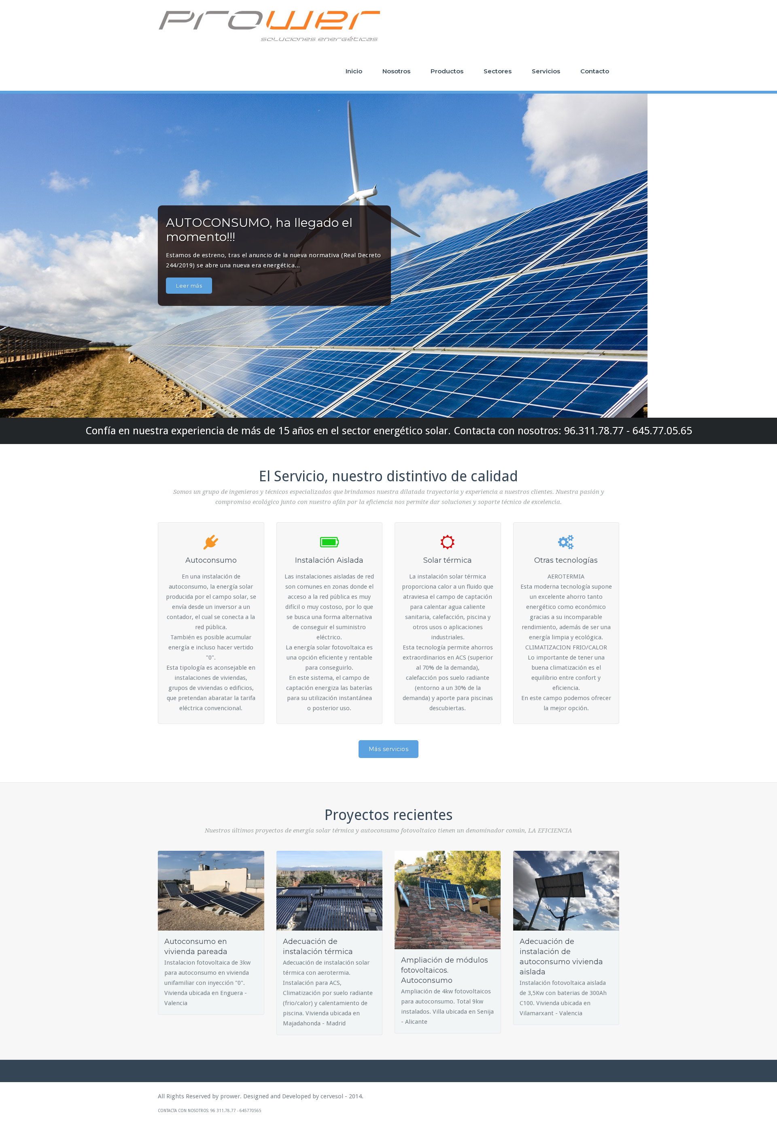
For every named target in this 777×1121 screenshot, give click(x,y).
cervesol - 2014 (341, 1096)
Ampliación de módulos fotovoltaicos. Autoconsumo (444, 970)
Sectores (498, 71)
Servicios (546, 71)
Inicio (354, 71)
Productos (447, 71)
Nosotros (396, 71)
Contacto (594, 71)
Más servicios (389, 749)
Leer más (189, 285)
